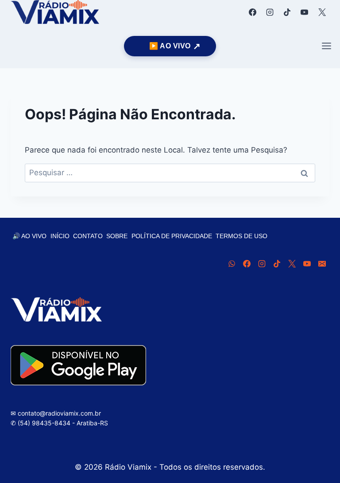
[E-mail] (321, 263)
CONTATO (88, 236)
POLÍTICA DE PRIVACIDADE (171, 236)
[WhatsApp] (231, 263)
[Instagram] (270, 12)
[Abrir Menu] (326, 46)
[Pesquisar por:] (170, 172)
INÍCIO (60, 236)
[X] (321, 12)
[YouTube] (304, 12)
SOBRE (117, 236)
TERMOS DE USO (241, 236)
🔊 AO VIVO (29, 236)
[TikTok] (287, 12)
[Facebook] (252, 12)
